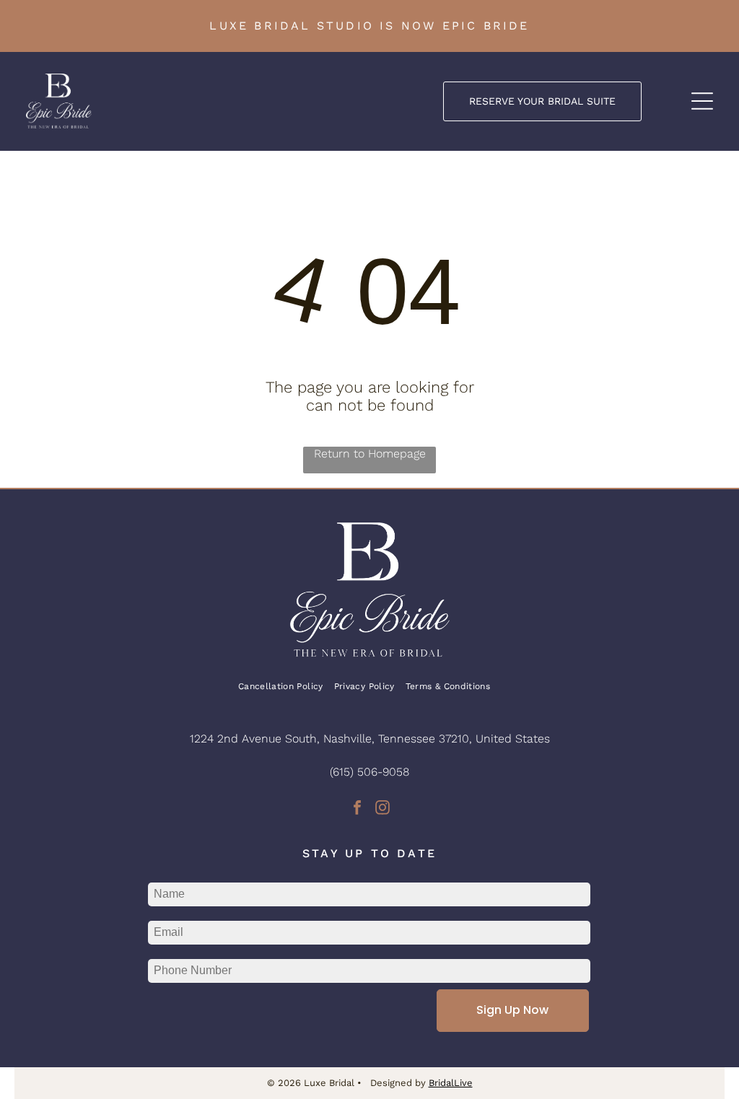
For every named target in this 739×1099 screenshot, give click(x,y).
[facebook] (357, 809)
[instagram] (382, 809)
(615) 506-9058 (369, 772)
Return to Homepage (370, 453)
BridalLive (451, 1082)
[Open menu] (702, 101)
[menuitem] (286, 686)
